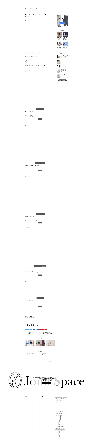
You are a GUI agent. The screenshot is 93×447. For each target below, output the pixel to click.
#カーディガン (57, 417)
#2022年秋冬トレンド (58, 400)
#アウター (63, 411)
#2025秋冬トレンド (58, 409)
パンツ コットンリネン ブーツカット (40, 162)
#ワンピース (62, 424)
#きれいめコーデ (58, 411)
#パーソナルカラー (62, 422)
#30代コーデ (65, 396)
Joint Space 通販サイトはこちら (46, 382)
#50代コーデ (62, 398)
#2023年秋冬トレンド (58, 404)
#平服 (63, 430)
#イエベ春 (57, 413)
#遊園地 (61, 435)
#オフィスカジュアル (58, 415)
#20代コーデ (60, 396)
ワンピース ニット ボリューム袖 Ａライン (40, 266)
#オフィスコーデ (65, 415)
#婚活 (56, 430)
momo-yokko (40, 306)
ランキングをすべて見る (62, 80)
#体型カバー (57, 428)
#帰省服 (60, 430)
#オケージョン (61, 413)
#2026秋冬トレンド (64, 409)
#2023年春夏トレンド (58, 402)
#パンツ (57, 422)
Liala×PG (40, 170)
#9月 (56, 396)
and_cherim (40, 275)
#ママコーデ (57, 424)
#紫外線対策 (57, 435)
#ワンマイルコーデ (58, 426)
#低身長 (63, 426)
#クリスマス (62, 417)
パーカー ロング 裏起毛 (40, 297)
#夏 (63, 428)
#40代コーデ (57, 398)
